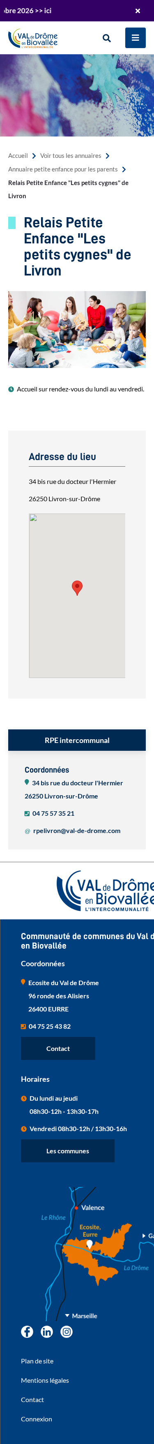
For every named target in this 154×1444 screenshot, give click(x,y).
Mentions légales (45, 1380)
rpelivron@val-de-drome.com (76, 830)
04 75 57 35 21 (53, 813)
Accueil (18, 155)
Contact (58, 1048)
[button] (77, 588)
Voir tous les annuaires (70, 155)
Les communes (67, 1151)
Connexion (36, 1419)
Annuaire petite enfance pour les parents (63, 169)
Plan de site (37, 1361)
